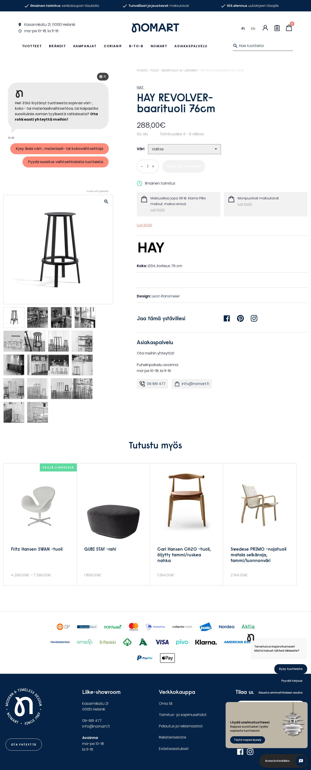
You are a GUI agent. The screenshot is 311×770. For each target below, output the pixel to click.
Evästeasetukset (174, 748)
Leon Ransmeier (166, 296)
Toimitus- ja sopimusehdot (183, 714)
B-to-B (136, 46)
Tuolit (154, 70)
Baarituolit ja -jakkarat (180, 70)
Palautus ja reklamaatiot (181, 726)
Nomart (159, 46)
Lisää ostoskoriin (183, 166)
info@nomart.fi (195, 383)
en (253, 28)
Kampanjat (85, 46)
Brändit (57, 46)
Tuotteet (32, 46)
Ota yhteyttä (23, 745)
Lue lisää (157, 209)
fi (243, 28)
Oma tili (165, 703)
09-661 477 (92, 720)
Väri (140, 148)
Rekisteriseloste (172, 737)
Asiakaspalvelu (190, 46)
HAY (140, 87)
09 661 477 (156, 383)
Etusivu (142, 70)
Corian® (113, 46)
